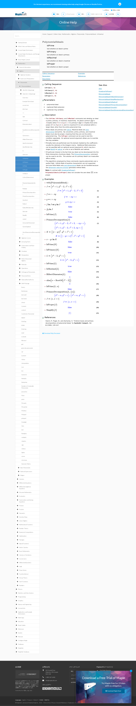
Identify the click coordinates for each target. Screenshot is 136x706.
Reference (21, 629)
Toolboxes (21, 644)
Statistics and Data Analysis (26, 593)
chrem (23, 302)
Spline (23, 452)
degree (23, 317)
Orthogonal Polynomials (28, 272)
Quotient (25, 200)
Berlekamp (24, 291)
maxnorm (24, 374)
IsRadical (25, 173)
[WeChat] (60, 688)
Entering (23, 329)
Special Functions (24, 543)
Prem (22, 395)
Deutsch (35, 700)
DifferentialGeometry (25, 562)
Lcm (22, 367)
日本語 (41, 700)
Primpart (23, 414)
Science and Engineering (24, 604)
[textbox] (92, 120)
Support (50, 34)
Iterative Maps (23, 517)
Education (21, 621)
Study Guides (22, 625)
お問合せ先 (46, 667)
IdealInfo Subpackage (28, 90)
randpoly (23, 437)
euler (22, 333)
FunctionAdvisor (24, 574)
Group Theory (23, 578)
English (24, 700)
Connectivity (21, 608)
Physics (20, 589)
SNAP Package (25, 283)
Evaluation (22, 496)
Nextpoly (23, 378)
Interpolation (25, 363)
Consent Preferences (61, 702)
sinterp (23, 448)
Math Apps (21, 617)
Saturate (25, 211)
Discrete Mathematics (25, 492)
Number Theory (23, 528)
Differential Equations (25, 483)
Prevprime (24, 407)
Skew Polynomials (25, 467)
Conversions (23, 559)
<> (23, 113)
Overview (25, 97)
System (20, 633)
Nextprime (24, 382)
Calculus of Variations (25, 555)
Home (44, 34)
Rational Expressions (26, 471)
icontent (23, 355)
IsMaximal (25, 158)
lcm (22, 371)
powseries (24, 391)
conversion (26, 105)
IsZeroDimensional (28, 177)
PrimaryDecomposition (29, 192)
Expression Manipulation (27, 78)
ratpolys (23, 441)
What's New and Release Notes (27, 46)
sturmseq (24, 460)
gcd (22, 344)
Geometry (22, 513)
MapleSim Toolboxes (23, 652)
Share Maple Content (24, 59)
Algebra (21, 71)
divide (23, 325)
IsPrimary (25, 162)
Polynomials (23, 82)
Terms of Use (47, 702)
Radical (24, 204)
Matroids (24, 264)
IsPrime (25, 166)
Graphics (20, 600)
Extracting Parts (25, 242)
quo (22, 429)
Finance (21, 505)
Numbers (21, 585)
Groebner (24, 251)
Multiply (25, 188)
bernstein (24, 298)
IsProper (25, 170)
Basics (23, 287)
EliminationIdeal (27, 124)
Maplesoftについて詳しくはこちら (23, 690)
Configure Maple (22, 640)
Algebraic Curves (26, 238)
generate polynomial (27, 348)
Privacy (53, 702)
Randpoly (24, 433)
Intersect (25, 154)
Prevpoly (23, 403)
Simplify (25, 215)
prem (22, 399)
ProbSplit (23, 422)
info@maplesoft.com (51, 680)
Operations (24, 268)
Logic (20, 566)
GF (22, 352)
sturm (23, 456)
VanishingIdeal (27, 226)
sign (22, 445)
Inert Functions (23, 581)
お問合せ (106, 10)
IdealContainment (28, 143)
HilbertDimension (27, 139)
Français (29, 700)
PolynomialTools (26, 276)
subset (24, 219)
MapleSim (20, 648)
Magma (22, 475)
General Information (25, 67)
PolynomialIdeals (26, 86)
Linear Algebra (23, 521)
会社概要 (18, 667)
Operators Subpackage (29, 94)
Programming (22, 597)
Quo (22, 426)
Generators (26, 135)
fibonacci (23, 340)
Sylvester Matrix (26, 464)
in (23, 151)
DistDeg (23, 321)
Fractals (21, 509)
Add (24, 116)
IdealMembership (27, 147)
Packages (21, 540)
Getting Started (22, 42)
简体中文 (47, 700)
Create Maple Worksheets (25, 50)
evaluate (23, 336)
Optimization (22, 536)
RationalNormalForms (27, 279)
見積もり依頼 (116, 10)
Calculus (21, 479)
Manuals (20, 636)
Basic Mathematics (24, 551)
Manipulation (25, 255)
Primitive (23, 410)
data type (25, 109)
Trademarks (71, 702)
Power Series (23, 570)
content (23, 310)
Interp (23, 359)
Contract (25, 120)
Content (23, 306)
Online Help (57, 34)
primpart (23, 418)
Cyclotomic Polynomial (27, 314)
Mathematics (21, 63)
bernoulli (23, 295)
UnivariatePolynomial (29, 223)
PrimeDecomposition (28, 196)
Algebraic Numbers (25, 75)
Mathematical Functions (26, 524)
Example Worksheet (28, 101)
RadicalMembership (28, 207)
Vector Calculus (23, 547)
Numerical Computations (26, 532)
